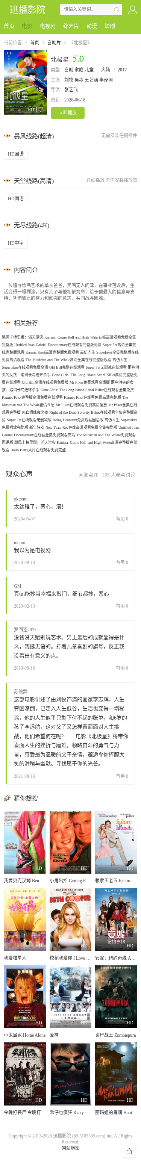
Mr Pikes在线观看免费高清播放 (81, 405)
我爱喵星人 (15, 958)
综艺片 (71, 26)
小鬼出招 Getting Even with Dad (80, 880)
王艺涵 (91, 80)
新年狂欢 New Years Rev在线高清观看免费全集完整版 (73, 427)
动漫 (91, 26)
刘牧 (68, 80)
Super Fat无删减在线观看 (106, 367)
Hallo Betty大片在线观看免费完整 (38, 450)
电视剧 (48, 26)
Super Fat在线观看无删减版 (29, 420)
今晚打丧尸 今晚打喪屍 (27, 1112)
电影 (27, 26)
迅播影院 (27, 10)
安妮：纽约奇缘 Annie (117, 958)
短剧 (110, 26)
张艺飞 (71, 89)
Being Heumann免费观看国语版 (78, 420)
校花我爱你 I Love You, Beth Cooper (84, 958)
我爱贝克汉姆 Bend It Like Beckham (38, 880)
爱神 (54, 1035)
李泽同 (106, 80)
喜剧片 (54, 42)
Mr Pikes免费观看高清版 (90, 382)
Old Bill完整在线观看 (67, 367)
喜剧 (68, 70)
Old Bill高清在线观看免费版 (45, 382)
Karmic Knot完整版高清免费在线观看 (32, 397)
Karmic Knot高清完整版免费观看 (52, 352)
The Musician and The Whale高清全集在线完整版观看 (68, 360)
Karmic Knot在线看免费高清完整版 (92, 397)
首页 (9, 26)
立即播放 (68, 112)
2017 (122, 70)
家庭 (78, 70)
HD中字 (16, 243)
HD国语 (16, 154)
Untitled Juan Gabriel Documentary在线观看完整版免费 (58, 345)
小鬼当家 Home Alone (24, 1035)
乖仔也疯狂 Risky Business (75, 1112)
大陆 (105, 70)
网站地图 (71, 1148)
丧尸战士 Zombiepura (115, 1035)
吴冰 (78, 80)
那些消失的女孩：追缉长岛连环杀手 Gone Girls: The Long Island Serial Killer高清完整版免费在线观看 (70, 374)
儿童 (89, 70)
